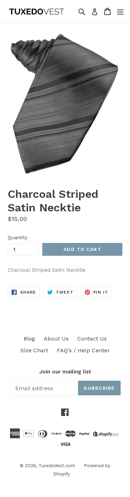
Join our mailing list (65, 372)
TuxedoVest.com (56, 465)
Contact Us (92, 338)
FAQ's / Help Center (83, 350)
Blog (29, 338)
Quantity (17, 237)
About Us (56, 338)
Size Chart (34, 350)
